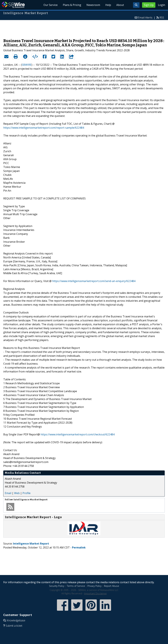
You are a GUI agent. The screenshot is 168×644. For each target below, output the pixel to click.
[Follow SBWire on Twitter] (77, 611)
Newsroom (93, 5)
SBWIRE (27, 65)
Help (108, 5)
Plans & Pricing (72, 5)
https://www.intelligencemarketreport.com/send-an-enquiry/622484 (93, 281)
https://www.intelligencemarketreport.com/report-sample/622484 (43, 127)
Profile (26, 493)
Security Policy (56, 585)
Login (161, 5)
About (120, 5)
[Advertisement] (84, 27)
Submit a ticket (14, 625)
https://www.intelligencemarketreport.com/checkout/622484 (78, 434)
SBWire (13, 5)
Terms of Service (76, 585)
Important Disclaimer (95, 593)
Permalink (79, 547)
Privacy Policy (94, 585)
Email (8, 493)
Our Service (50, 5)
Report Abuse (111, 585)
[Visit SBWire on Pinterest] (91, 611)
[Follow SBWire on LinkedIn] (105, 611)
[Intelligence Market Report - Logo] (84, 534)
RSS (161, 17)
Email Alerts (145, 17)
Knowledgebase (16, 620)
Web (17, 493)
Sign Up (149, 5)
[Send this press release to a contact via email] (6, 57)
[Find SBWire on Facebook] (62, 611)
